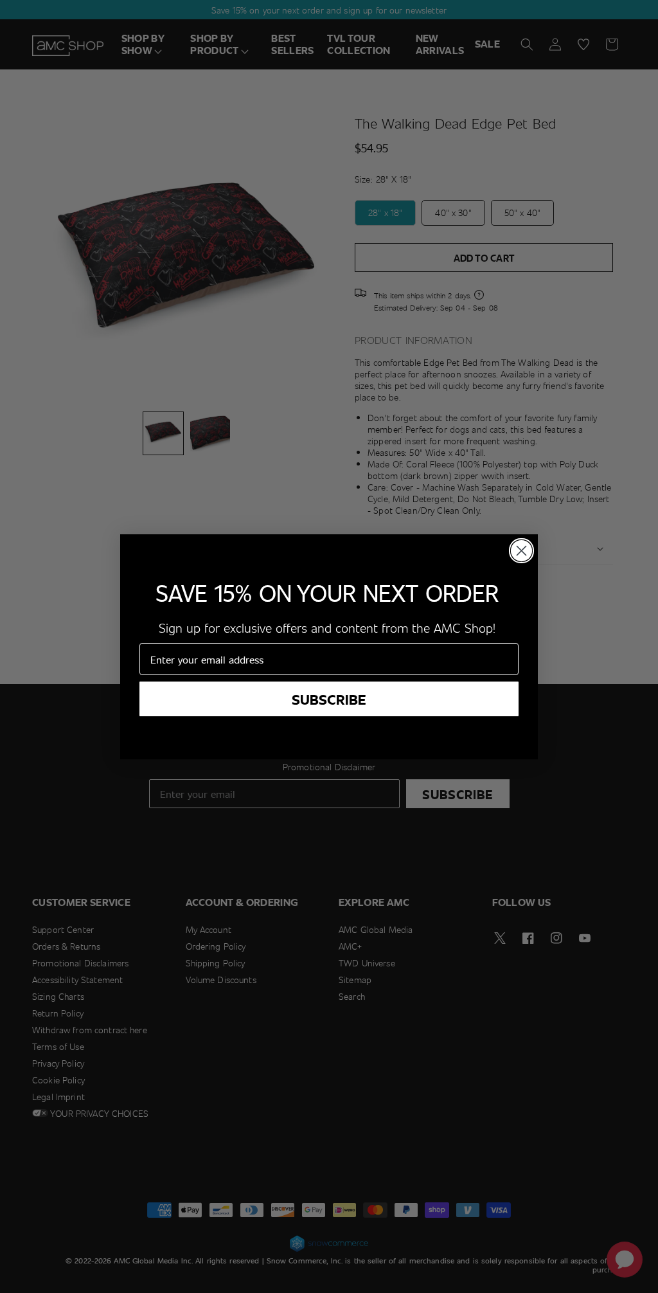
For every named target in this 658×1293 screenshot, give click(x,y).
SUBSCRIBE (329, 699)
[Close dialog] (521, 550)
